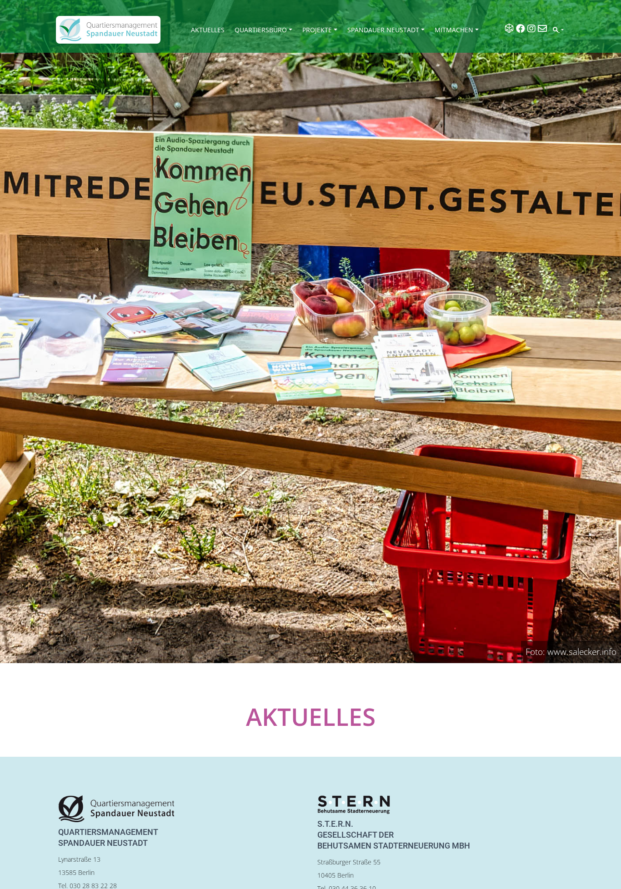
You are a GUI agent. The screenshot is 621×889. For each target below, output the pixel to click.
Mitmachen (454, 29)
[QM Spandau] (108, 30)
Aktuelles (208, 29)
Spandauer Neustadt (383, 29)
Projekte (317, 29)
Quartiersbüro (261, 29)
